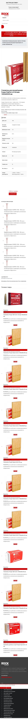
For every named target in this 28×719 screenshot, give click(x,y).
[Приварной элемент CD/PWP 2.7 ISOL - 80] (15, 228)
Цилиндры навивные (8, 717)
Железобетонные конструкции (9, 691)
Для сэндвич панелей (11, 34)
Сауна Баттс (22, 643)
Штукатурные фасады (8, 700)
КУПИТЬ (15, 325)
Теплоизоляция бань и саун (9, 712)
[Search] (2, 26)
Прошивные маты (7, 715)
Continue (9, 687)
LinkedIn (9, 112)
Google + (13, 112)
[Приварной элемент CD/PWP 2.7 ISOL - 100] (15, 206)
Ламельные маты (7, 706)
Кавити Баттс (8, 351)
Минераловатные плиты (8, 708)
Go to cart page (3, 687)
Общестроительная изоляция (16, 313)
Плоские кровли (15, 33)
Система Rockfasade (7, 705)
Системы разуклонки (8, 696)
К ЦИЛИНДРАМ (13, 193)
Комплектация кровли (8, 701)
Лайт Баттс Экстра (9, 313)
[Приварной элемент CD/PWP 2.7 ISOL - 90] (15, 217)
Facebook (3, 112)
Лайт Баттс (8, 570)
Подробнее (5, 310)
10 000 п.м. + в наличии (13, 191)
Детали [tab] (5, 114)
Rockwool (13, 109)
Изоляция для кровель (19, 109)
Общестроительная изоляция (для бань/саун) (13, 643)
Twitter (6, 112)
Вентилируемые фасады (8, 698)
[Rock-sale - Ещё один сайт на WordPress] (5, 14)
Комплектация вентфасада (9, 703)
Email (16, 112)
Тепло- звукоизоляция (8, 689)
